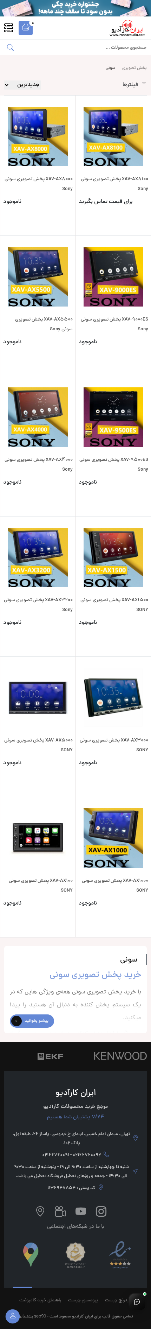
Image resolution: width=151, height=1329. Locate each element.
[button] (26, 28)
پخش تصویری (134, 68)
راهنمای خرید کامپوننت (40, 1300)
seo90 (40, 1316)
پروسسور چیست (83, 1300)
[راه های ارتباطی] (137, 1301)
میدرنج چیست (118, 1300)
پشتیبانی (25, 1316)
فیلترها (130, 85)
